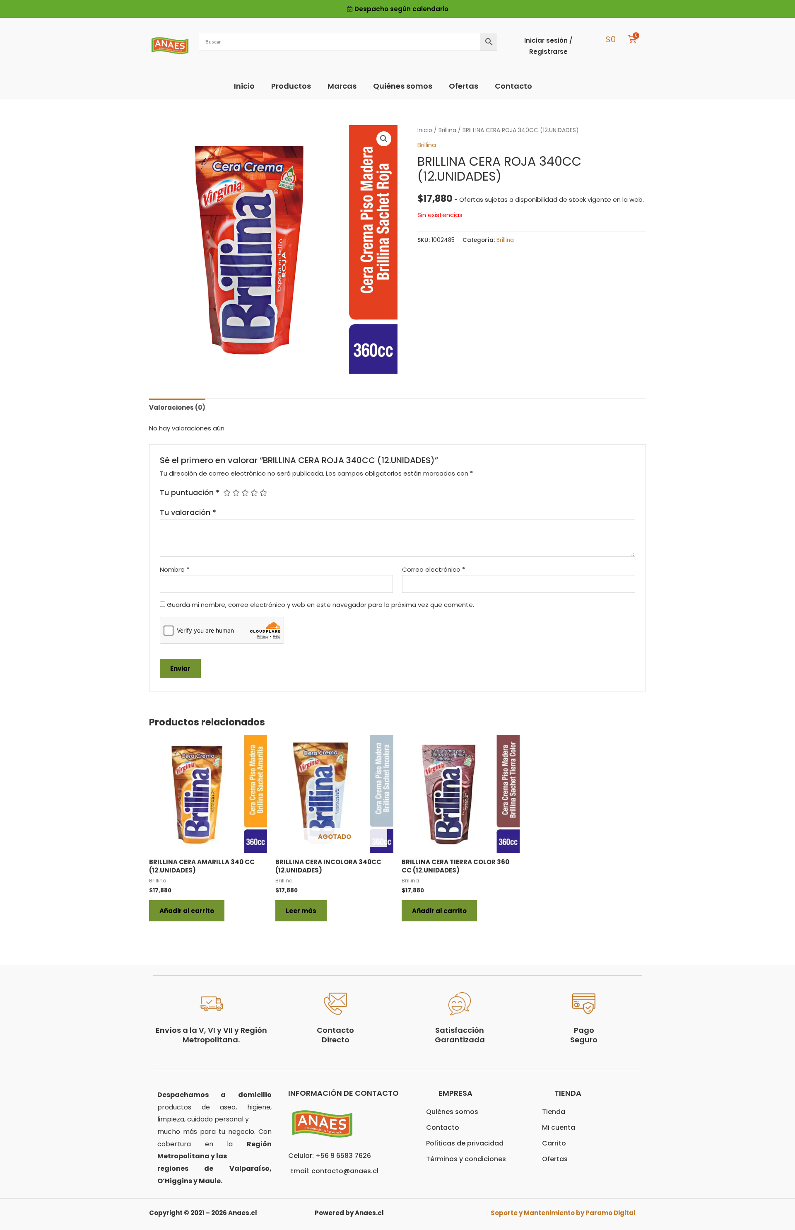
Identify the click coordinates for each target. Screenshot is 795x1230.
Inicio (244, 86)
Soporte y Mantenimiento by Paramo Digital (563, 1212)
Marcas (342, 86)
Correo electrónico (433, 569)
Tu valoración (188, 512)
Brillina (447, 130)
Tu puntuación (189, 492)
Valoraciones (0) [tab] (177, 407)
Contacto (513, 86)
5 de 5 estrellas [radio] (263, 492)
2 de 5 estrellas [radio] (236, 492)
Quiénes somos (402, 86)
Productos (291, 86)
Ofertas (463, 86)
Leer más (301, 910)
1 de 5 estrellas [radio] (227, 492)
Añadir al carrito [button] (186, 910)
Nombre (174, 569)
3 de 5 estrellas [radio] (245, 492)
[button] (383, 138)
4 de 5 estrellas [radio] (254, 492)
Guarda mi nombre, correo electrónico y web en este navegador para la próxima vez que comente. (320, 604)
